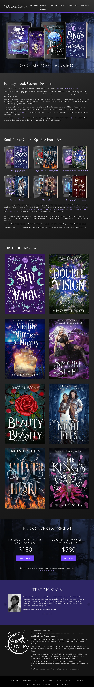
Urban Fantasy (82, 209)
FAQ (76, 5)
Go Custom (68, 558)
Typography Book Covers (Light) (76, 207)
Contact (42, 680)
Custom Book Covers (43, 7)
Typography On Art (13, 211)
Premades (53, 5)
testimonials (22, 112)
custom (58, 88)
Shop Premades (25, 558)
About (59, 680)
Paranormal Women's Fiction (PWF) (45, 209)
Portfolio (33, 5)
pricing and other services (23, 118)
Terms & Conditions (29, 680)
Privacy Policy (14, 680)
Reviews (70, 5)
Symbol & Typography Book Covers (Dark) (18, 209)
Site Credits (68, 680)
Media (51, 680)
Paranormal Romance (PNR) (67, 209)
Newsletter (85, 5)
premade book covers (71, 88)
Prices (62, 5)
